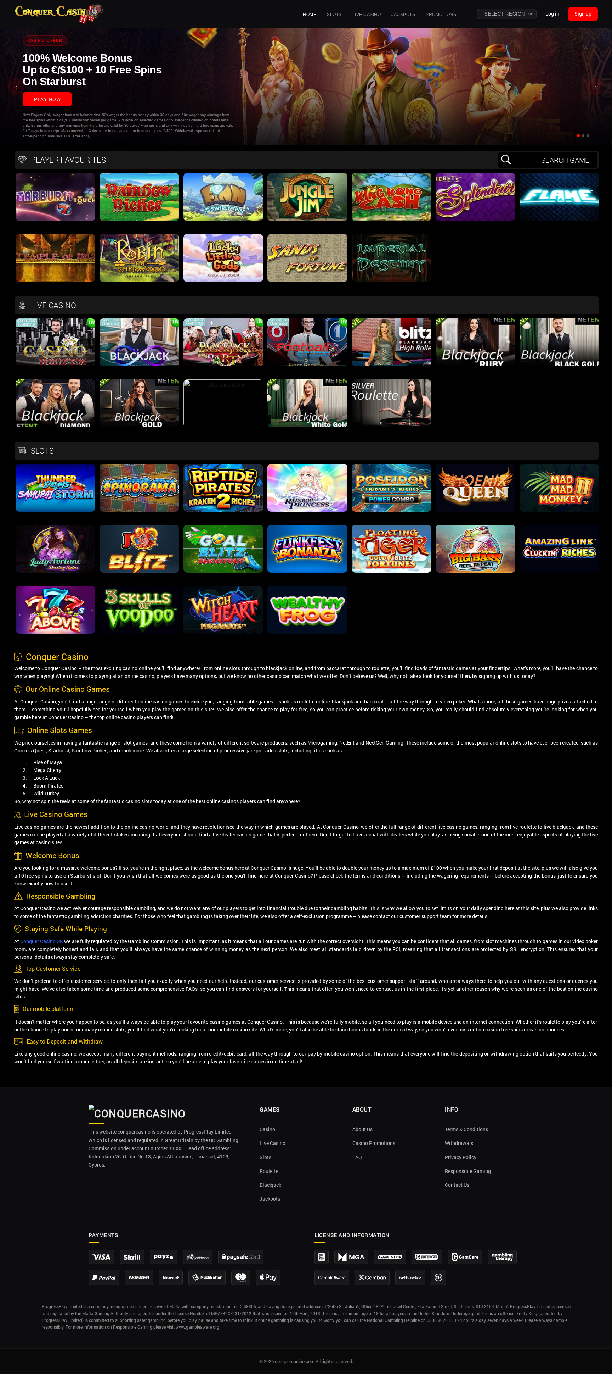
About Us (362, 1129)
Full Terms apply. (77, 136)
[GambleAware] (331, 1277)
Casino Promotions (373, 1143)
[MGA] (351, 1257)
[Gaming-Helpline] (427, 1257)
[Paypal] (104, 1277)
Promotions (441, 14)
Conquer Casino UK (41, 941)
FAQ (357, 1157)
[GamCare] (465, 1257)
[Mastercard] (240, 1277)
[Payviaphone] (197, 1257)
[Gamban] (372, 1277)
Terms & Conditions (466, 1129)
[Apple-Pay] (268, 1277)
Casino (267, 1129)
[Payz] (163, 1257)
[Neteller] (139, 1277)
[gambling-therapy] (502, 1257)
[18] (438, 1277)
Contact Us (457, 1185)
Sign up (582, 13)
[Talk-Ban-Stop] (321, 1257)
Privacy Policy (460, 1157)
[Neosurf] (171, 1277)
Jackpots (403, 14)
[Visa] (101, 1257)
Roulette (269, 1171)
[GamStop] (390, 1257)
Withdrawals (459, 1143)
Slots (334, 14)
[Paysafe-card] (241, 1257)
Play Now (47, 99)
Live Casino (366, 14)
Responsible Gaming (468, 1171)
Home (309, 14)
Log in (552, 13)
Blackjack (270, 1185)
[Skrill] (132, 1257)
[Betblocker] (410, 1277)
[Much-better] (207, 1277)
